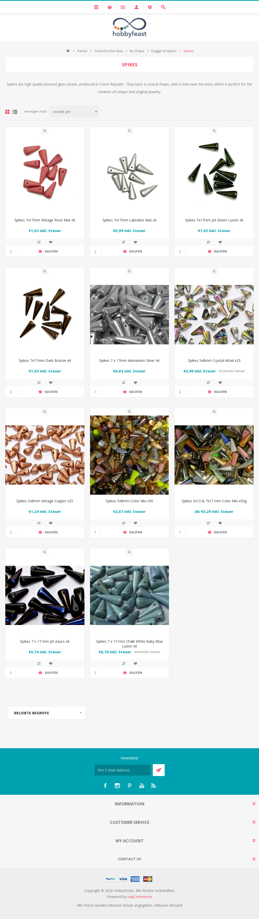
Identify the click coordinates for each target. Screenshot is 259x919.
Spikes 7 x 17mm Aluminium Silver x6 (129, 360)
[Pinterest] (129, 786)
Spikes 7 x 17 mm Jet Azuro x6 (45, 641)
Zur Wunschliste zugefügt (50, 242)
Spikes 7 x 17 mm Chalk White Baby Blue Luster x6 (129, 644)
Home (68, 51)
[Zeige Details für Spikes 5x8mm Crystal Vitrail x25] (214, 314)
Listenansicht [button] (15, 112)
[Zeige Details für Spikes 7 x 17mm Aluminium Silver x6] (129, 314)
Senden (159, 770)
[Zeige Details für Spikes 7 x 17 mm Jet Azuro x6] (44, 595)
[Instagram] (117, 786)
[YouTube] (142, 786)
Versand (175, 905)
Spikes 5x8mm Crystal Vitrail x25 (214, 360)
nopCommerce (139, 896)
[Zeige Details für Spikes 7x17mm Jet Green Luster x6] (214, 174)
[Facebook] (105, 786)
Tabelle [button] (7, 112)
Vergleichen (39, 242)
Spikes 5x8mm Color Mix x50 (129, 500)
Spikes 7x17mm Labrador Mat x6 (129, 220)
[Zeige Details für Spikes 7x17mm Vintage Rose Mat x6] (44, 174)
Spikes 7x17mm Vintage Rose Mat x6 (44, 220)
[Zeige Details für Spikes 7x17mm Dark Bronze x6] (44, 314)
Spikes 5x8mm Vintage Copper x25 (44, 500)
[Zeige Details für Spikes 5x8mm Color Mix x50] (129, 455)
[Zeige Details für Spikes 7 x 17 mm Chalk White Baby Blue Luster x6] (129, 595)
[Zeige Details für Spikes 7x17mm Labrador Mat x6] (129, 174)
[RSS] (154, 786)
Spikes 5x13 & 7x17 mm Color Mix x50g (214, 500)
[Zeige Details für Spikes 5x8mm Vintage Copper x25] (44, 455)
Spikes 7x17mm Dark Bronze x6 (45, 360)
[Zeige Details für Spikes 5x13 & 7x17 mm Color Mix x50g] (214, 455)
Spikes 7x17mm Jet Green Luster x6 (214, 220)
